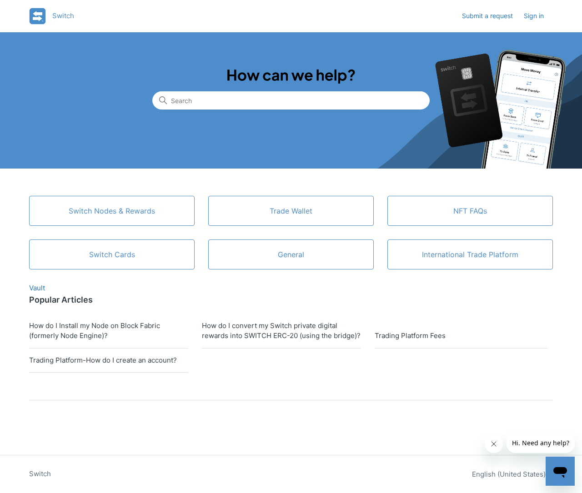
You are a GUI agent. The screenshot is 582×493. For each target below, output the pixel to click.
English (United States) (509, 474)
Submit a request (487, 16)
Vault (37, 288)
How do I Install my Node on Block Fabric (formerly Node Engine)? (94, 330)
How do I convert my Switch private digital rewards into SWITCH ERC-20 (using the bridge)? (281, 330)
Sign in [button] (534, 16)
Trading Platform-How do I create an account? (103, 360)
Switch (40, 473)
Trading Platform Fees (410, 335)
